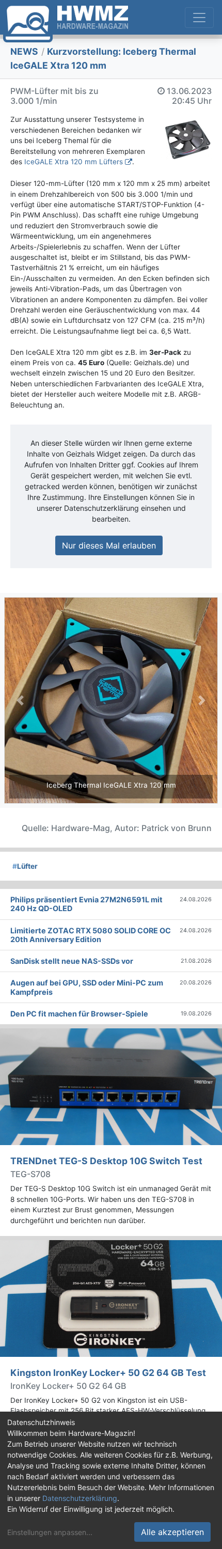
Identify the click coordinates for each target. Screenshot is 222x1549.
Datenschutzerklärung (79, 1498)
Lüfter (25, 866)
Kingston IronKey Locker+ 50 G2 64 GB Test (108, 1372)
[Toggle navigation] (199, 17)
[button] (20, 700)
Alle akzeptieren (172, 1532)
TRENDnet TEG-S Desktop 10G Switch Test (106, 1160)
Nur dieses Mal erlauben (109, 545)
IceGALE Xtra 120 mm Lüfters (73, 162)
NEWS (24, 51)
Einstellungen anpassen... (49, 1532)
